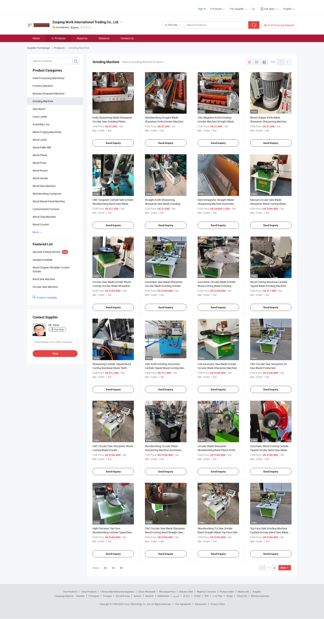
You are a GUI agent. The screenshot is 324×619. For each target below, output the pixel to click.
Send (55, 353)
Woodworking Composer (47, 193)
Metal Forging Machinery (47, 132)
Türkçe (229, 595)
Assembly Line (41, 124)
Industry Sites (186, 591)
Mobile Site (243, 591)
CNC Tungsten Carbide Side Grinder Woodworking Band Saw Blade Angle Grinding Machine (112, 203)
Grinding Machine (43, 101)
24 (105, 567)
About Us (82, 38)
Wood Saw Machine (44, 186)
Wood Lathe (40, 139)
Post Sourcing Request (281, 25)
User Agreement (183, 603)
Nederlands (163, 595)
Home (36, 38)
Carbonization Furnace (46, 209)
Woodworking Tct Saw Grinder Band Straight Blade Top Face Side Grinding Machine (217, 532)
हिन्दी (207, 595)
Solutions (104, 38)
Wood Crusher (41, 224)
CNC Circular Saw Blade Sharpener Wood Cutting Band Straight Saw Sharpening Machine (165, 532)
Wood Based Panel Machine (49, 201)
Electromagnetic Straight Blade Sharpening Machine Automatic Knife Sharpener (216, 203)
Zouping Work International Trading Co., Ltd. (85, 22)
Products (60, 38)
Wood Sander (40, 178)
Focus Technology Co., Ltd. (137, 603)
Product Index (227, 591)
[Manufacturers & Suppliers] (51, 7)
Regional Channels (206, 591)
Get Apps (269, 9)
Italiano (137, 595)
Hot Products (70, 591)
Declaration (201, 603)
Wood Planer (40, 155)
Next (283, 567)
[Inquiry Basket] (254, 9)
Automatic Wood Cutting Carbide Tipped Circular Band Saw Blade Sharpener (269, 450)
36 (113, 568)
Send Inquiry (113, 142)
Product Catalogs (47, 297)
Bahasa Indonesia (260, 595)
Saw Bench (39, 109)
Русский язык (123, 595)
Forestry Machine (43, 86)
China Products (89, 591)
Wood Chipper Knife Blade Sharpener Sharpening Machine (268, 119)
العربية (176, 595)
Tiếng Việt (242, 595)
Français (107, 595)
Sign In (202, 9)
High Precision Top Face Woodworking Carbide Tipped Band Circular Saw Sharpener (112, 532)
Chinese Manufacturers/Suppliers (117, 591)
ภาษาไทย (217, 595)
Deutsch (149, 595)
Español (80, 595)
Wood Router (40, 170)
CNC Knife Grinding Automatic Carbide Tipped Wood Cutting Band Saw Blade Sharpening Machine (165, 368)
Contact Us (127, 38)
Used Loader (40, 116)
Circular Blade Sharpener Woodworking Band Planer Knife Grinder (216, 450)
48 (121, 568)
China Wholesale (146, 591)
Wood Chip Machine (44, 216)
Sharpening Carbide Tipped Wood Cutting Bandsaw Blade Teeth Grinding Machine (111, 368)
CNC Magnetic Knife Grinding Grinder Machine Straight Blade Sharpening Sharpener (216, 121)
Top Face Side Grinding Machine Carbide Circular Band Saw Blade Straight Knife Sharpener (269, 532)
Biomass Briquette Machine (48, 93)
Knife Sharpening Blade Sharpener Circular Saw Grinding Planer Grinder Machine (112, 121)
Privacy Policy (218, 603)
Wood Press (39, 163)
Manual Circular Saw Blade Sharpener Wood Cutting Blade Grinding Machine (268, 203)
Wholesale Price (167, 591)
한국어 (186, 595)
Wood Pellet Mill (42, 147)
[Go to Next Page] (287, 62)
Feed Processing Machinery (48, 78)
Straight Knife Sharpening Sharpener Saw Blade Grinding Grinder (162, 203)
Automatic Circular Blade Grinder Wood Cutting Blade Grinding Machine (217, 286)
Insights (257, 591)
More (36, 232)
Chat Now (59, 329)
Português (93, 595)
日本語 (197, 595)
